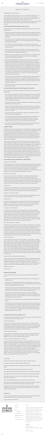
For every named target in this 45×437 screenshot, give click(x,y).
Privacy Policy (17, 417)
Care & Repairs (18, 411)
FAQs (16, 409)
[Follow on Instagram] (2, 434)
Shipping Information (19, 415)
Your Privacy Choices (19, 419)
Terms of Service (18, 413)
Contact (16, 407)
